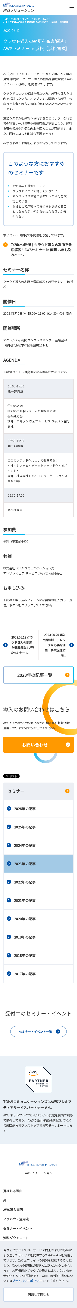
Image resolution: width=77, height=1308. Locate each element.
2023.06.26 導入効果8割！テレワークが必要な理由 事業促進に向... (54, 645)
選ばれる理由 (12, 1191)
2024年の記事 (25, 845)
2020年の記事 (25, 918)
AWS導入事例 (13, 1209)
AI (4, 1200)
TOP (5, 18)
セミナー (26, 18)
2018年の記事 (25, 955)
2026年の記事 (25, 808)
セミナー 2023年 (42, 18)
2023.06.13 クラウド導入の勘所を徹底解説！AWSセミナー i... (22, 645)
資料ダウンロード (16, 1237)
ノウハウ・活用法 (16, 1219)
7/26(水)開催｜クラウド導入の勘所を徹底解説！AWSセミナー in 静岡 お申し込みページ (41, 249)
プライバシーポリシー (27, 1281)
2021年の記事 (25, 900)
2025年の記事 (25, 826)
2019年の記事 (25, 937)
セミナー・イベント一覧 (35, 1031)
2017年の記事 (25, 973)
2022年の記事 (25, 882)
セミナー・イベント (17, 1228)
